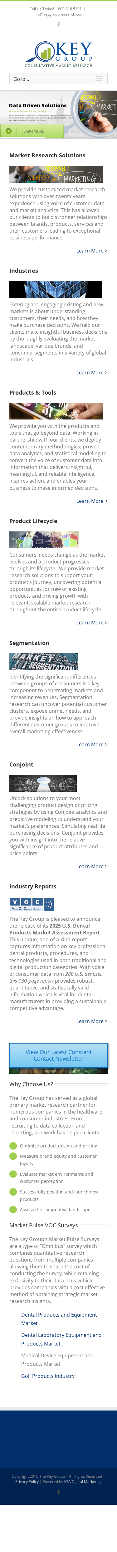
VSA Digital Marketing (83, 1481)
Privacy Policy (27, 1481)
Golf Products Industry (48, 1376)
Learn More (90, 1021)
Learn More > (92, 250)
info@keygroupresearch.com (58, 14)
